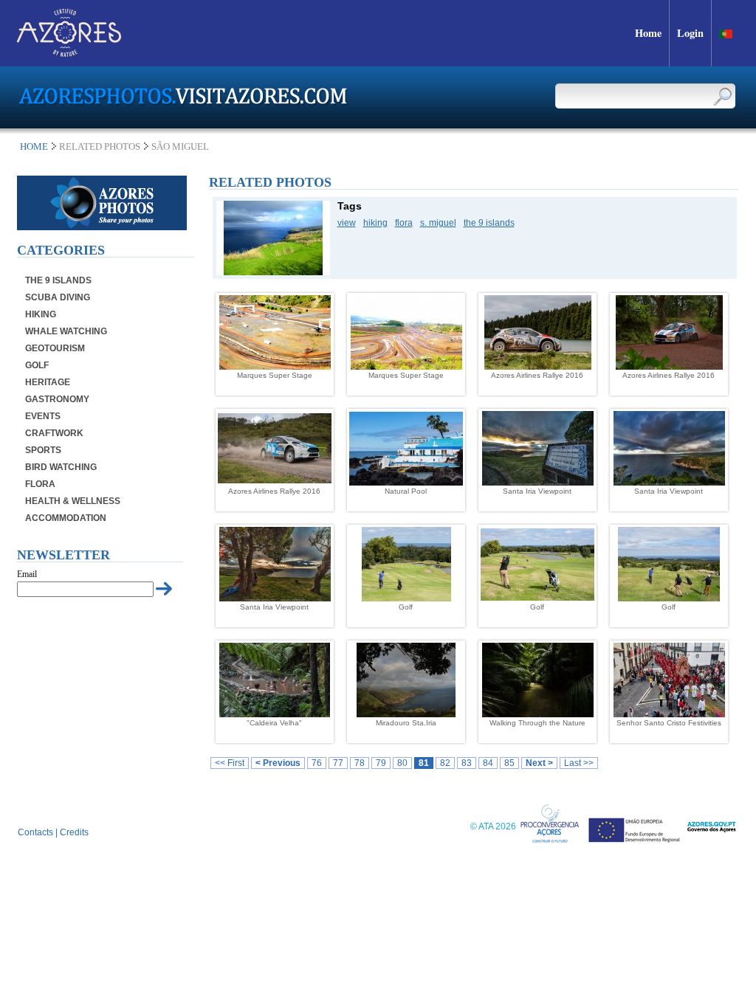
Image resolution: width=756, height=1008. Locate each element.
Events (43, 416)
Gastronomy (57, 399)
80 (402, 763)
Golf (37, 365)
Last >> (579, 763)
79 (381, 763)
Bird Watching (61, 467)
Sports (43, 450)
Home (34, 146)
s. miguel (438, 223)
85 (509, 763)
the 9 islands (489, 223)
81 (424, 763)
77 (338, 763)
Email (27, 574)
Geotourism (55, 348)
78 (359, 763)
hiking (375, 223)
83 (466, 763)
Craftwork (54, 433)
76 (317, 763)
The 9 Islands (58, 280)
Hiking (40, 314)
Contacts (35, 832)
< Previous (277, 763)
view (346, 223)
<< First (229, 763)
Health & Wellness (72, 501)
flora (404, 223)
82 (445, 763)
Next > (539, 763)
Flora (40, 484)
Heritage (47, 382)
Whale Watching (66, 331)
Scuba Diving (57, 297)
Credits (74, 832)
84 (488, 763)
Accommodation (65, 518)
